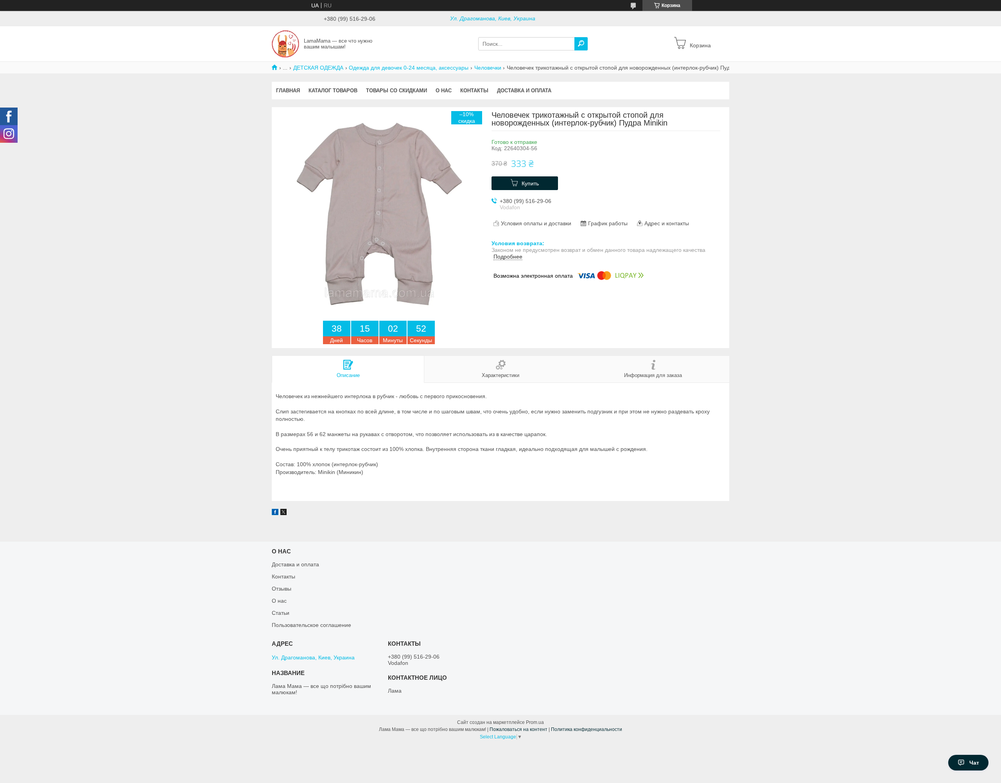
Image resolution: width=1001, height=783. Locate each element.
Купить (530, 183)
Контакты (474, 90)
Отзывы (281, 588)
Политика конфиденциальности (586, 729)
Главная (288, 90)
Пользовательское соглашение (311, 625)
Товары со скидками (396, 90)
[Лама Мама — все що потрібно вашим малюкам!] (285, 43)
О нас (444, 90)
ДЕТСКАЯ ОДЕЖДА (318, 68)
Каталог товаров (333, 90)
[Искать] (581, 43)
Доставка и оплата (524, 90)
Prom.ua (535, 722)
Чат (974, 763)
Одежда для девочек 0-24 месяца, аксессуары (408, 68)
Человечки (487, 68)
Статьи (280, 613)
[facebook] (275, 513)
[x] (283, 513)
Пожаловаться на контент (518, 729)
